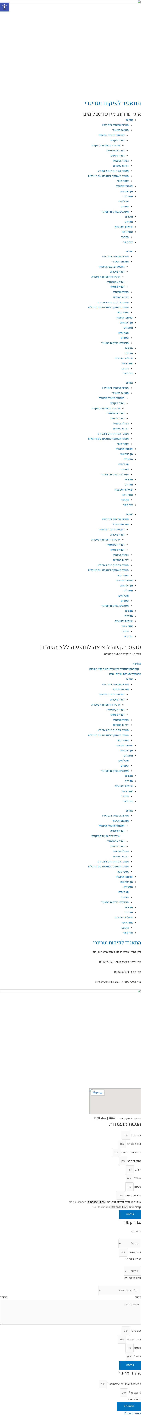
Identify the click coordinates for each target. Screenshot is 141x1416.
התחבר (125, 237)
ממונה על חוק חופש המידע (113, 171)
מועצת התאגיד (120, 130)
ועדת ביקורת (117, 140)
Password (135, 1393)
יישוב (137, 1170)
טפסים (125, 207)
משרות (129, 217)
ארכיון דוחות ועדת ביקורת (105, 145)
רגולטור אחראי (133, 1259)
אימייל (137, 1178)
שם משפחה (133, 1144)
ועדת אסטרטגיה (115, 150)
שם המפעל (134, 1252)
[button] (4, 7)
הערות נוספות (133, 1195)
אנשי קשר (123, 181)
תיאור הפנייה (70, 1297)
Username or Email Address (124, 1384)
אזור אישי (127, 232)
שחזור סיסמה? (132, 1413)
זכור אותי (133, 1399)
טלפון (137, 1187)
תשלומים (123, 201)
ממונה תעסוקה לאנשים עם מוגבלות (108, 176)
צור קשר (128, 242)
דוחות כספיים (121, 166)
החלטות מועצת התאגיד (111, 135)
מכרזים (129, 222)
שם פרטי (135, 1135)
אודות (129, 120)
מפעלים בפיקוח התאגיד (115, 212)
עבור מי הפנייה (132, 1278)
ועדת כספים (117, 156)
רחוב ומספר (134, 1161)
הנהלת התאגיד (121, 161)
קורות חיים (134, 1207)
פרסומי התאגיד (124, 186)
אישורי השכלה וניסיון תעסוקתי (123, 1202)
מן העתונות (126, 191)
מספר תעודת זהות (130, 1152)
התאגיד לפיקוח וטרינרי (113, 103)
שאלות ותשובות (124, 227)
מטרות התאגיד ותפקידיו (115, 125)
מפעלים (128, 196)
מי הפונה (136, 1231)
